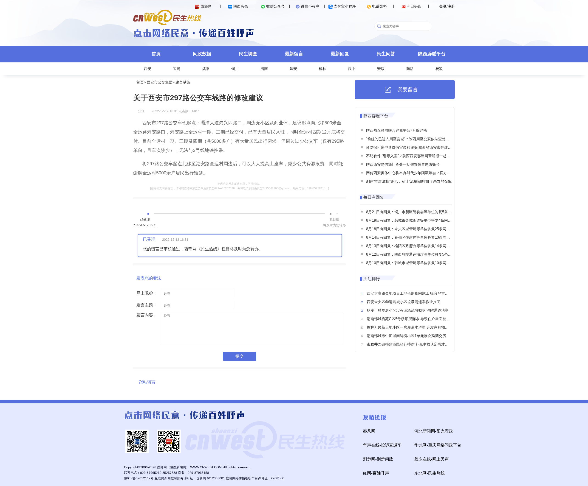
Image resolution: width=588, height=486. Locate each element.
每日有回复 (373, 197)
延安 (293, 69)
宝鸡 (176, 69)
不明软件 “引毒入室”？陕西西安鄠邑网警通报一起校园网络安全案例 (421, 156)
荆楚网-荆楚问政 (378, 459)
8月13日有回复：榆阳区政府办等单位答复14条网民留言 (411, 246)
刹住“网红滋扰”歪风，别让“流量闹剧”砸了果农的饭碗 (409, 181)
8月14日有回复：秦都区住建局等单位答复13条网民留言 (411, 237)
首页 (156, 53)
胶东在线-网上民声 (431, 459)
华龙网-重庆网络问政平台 (437, 445)
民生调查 (248, 53)
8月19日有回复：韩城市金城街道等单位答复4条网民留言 (412, 220)
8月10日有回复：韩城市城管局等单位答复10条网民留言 (411, 263)
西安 (147, 69)
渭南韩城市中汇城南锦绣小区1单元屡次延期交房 (406, 336)
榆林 (322, 69)
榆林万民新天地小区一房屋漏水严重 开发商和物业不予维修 (415, 327)
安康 (380, 69)
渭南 (264, 69)
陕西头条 (240, 6)
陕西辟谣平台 (432, 53)
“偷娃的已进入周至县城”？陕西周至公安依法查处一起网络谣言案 (418, 139)
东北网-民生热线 (429, 473)
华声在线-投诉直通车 (382, 445)
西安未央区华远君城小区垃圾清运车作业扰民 (403, 302)
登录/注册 (447, 6)
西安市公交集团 (159, 82)
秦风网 (369, 431)
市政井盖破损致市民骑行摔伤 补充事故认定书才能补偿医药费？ (419, 344)
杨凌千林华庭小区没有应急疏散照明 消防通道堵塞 (408, 310)
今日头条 (414, 6)
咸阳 (205, 69)
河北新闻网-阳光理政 (433, 431)
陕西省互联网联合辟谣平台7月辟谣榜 (396, 130)
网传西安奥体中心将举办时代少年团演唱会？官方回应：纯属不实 (419, 173)
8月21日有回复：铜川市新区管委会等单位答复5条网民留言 (414, 212)
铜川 (235, 69)
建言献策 (182, 82)
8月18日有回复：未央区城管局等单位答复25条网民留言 (411, 229)
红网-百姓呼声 (376, 473)
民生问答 (386, 53)
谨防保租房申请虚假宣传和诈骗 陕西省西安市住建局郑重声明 (416, 147)
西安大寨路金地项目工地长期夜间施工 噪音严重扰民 (409, 293)
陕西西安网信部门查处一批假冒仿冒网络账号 (403, 164)
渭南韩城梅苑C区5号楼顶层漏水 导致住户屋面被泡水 (410, 319)
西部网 (206, 6)
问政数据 (202, 53)
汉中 (351, 69)
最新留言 (294, 53)
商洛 (410, 69)
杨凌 (439, 69)
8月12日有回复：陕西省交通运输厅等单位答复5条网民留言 (414, 254)
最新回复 (340, 53)
